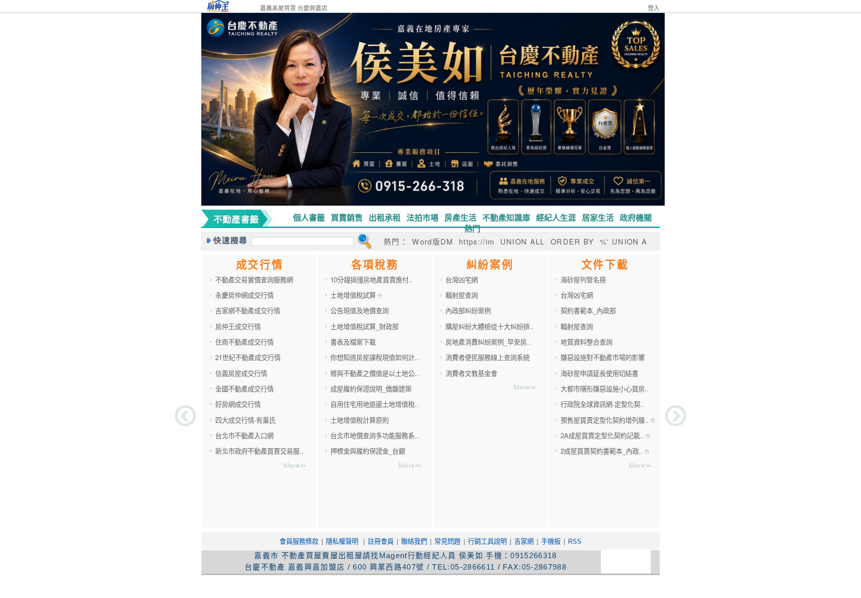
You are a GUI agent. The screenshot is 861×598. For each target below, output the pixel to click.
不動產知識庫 (506, 217)
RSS (574, 541)
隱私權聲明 (342, 541)
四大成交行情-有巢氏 (245, 420)
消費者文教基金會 (471, 373)
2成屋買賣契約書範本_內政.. (603, 451)
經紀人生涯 (556, 217)
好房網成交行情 (238, 404)
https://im (476, 241)
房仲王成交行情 (238, 326)
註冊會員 (381, 541)
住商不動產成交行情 (244, 342)
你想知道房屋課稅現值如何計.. (374, 357)
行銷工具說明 (487, 541)
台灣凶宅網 (461, 279)
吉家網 (524, 541)
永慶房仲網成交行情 (244, 295)
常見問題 (447, 541)
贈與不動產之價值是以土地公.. (374, 373)
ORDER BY (574, 241)
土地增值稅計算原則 (359, 420)
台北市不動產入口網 (244, 435)
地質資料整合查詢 (586, 342)
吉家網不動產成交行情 (247, 310)
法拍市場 (422, 217)
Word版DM (432, 241)
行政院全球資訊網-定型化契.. (602, 404)
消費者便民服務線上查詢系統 (487, 357)
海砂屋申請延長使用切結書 (599, 373)
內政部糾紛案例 (468, 310)
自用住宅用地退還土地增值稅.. (374, 404)
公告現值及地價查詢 (359, 310)
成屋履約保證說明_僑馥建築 (371, 388)
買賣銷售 (347, 217)
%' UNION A (623, 241)
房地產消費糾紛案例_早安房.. (488, 342)
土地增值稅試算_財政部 (364, 326)
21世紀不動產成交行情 (248, 357)
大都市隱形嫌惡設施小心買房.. (605, 388)
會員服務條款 (299, 541)
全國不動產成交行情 (244, 388)
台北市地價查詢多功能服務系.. (374, 435)
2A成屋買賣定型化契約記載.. (603, 435)
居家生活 (598, 217)
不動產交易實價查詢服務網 (254, 279)
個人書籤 (309, 217)
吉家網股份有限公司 (358, 586)
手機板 (551, 541)
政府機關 (636, 217)
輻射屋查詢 (461, 295)
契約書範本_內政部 (588, 310)
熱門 (472, 228)
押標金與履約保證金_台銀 (367, 451)
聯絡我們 (414, 541)
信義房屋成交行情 (241, 373)
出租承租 (385, 217)
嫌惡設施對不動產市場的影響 (603, 357)
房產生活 (460, 217)
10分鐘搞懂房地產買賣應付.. (371, 279)
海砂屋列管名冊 (583, 279)
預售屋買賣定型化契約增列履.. (606, 420)
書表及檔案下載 (353, 342)
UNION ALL (522, 241)
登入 (654, 8)
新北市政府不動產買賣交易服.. (259, 451)
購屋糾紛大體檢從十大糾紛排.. (489, 326)
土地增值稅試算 (354, 295)
